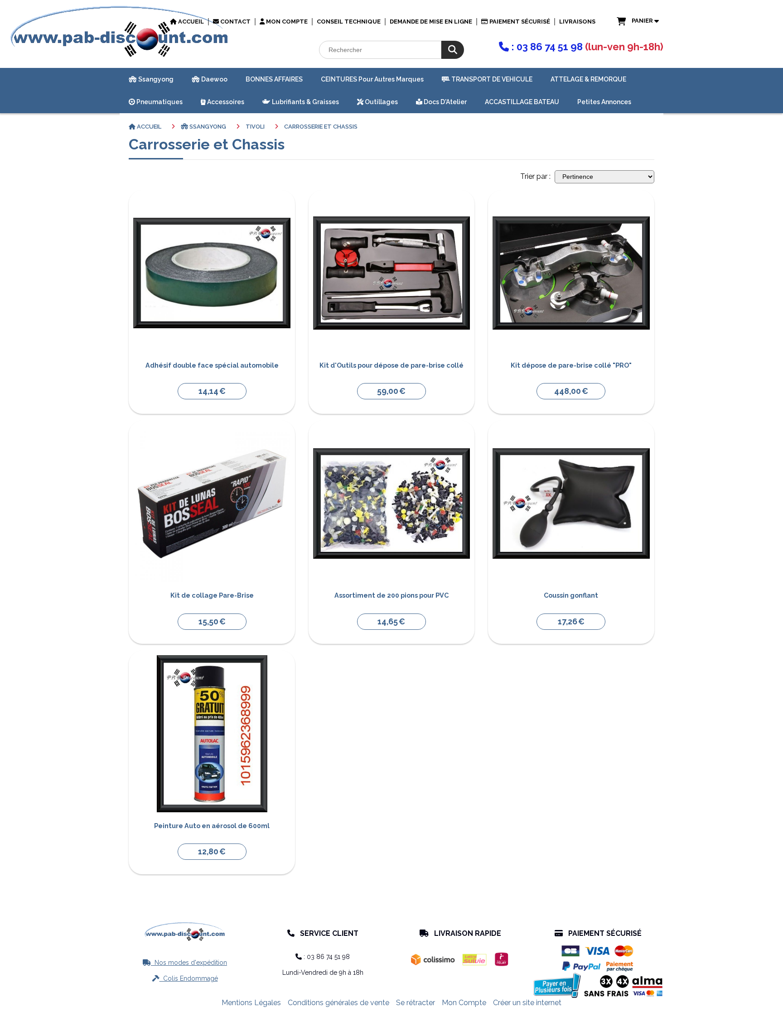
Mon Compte (464, 1002)
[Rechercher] (452, 50)
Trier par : (535, 176)
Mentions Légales (251, 1002)
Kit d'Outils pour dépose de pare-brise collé (391, 365)
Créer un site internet (527, 1002)
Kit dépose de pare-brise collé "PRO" (571, 365)
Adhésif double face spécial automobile (212, 365)
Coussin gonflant (571, 595)
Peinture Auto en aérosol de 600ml (212, 825)
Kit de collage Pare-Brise (212, 595)
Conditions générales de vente (338, 1002)
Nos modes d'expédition (185, 962)
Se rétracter (415, 1002)
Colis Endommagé (185, 978)
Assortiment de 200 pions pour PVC (391, 595)
